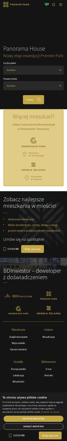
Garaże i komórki (18, 349)
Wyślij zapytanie (32, 249)
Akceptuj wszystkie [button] (33, 418)
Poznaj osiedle (18, 369)
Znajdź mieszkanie (18, 336)
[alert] (33, 416)
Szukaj (29, 99)
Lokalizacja (18, 375)
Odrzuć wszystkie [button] (33, 426)
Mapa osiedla (18, 343)
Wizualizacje (48, 336)
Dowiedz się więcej (50, 411)
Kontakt (48, 375)
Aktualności (18, 381)
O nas (49, 369)
